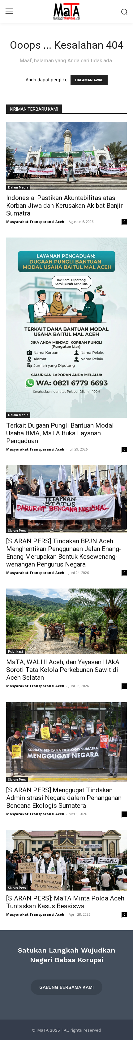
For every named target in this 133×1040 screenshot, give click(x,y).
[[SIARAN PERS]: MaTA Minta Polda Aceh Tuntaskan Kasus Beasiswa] (66, 860)
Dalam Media (18, 187)
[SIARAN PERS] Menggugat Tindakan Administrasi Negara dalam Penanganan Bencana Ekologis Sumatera (64, 797)
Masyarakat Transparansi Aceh (35, 221)
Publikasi (15, 651)
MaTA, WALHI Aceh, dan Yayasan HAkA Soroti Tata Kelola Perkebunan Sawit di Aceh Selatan (62, 669)
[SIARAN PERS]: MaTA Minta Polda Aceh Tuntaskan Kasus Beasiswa (65, 902)
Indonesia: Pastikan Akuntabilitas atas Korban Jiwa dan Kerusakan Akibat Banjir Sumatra (64, 205)
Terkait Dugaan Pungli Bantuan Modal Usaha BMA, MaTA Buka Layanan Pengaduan (60, 433)
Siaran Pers (17, 530)
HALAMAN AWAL (89, 80)
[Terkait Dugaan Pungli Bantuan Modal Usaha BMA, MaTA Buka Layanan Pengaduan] (66, 328)
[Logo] (66, 11)
